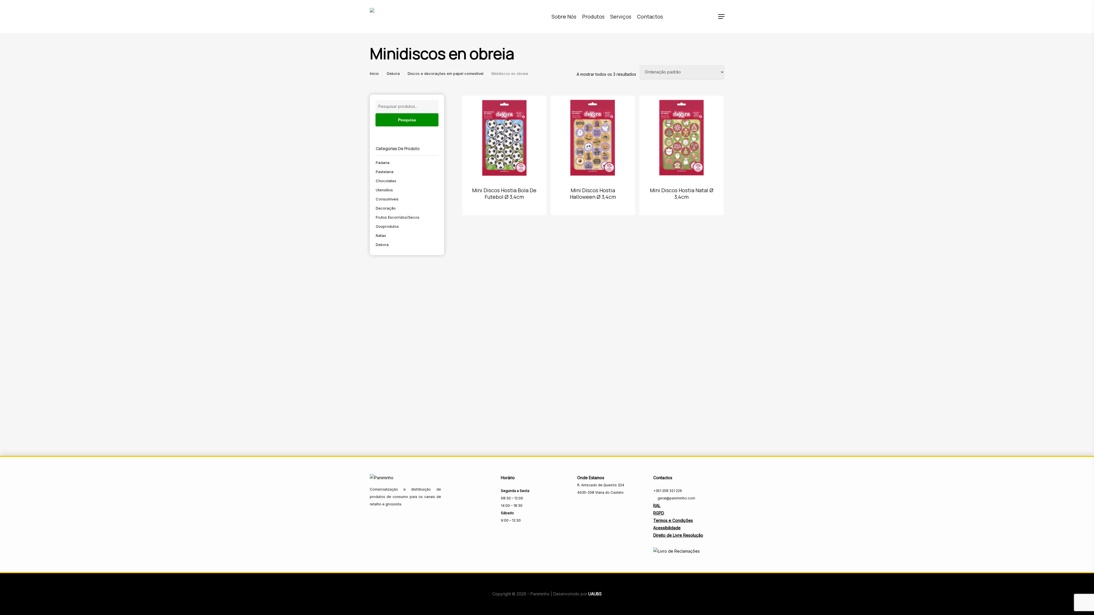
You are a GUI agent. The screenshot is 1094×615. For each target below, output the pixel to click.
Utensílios (384, 190)
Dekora (393, 73)
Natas (381, 235)
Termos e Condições (673, 520)
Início (374, 73)
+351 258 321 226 (667, 491)
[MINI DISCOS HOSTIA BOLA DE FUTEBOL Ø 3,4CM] (504, 138)
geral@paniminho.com (676, 498)
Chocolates (386, 181)
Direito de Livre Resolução (678, 535)
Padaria (382, 162)
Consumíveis (387, 199)
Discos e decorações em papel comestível (445, 73)
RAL (656, 505)
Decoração (386, 208)
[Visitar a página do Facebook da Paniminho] (581, 505)
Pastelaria (384, 171)
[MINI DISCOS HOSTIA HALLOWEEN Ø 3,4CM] (593, 138)
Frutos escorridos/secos (397, 217)
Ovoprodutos (387, 226)
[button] (721, 17)
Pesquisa (407, 120)
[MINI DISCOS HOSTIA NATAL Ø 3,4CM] (681, 138)
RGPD (658, 513)
